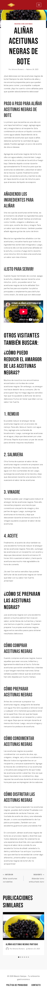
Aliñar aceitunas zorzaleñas (10, 878)
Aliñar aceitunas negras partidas (22, 944)
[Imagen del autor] (7, 948)
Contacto (36, 985)
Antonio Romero (18, 69)
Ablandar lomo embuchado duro (36, 878)
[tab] (18, 957)
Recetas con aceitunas (23, 24)
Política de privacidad (17, 985)
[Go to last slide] (7, 933)
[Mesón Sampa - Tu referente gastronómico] (11, 5)
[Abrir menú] (39, 5)
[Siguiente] (39, 933)
